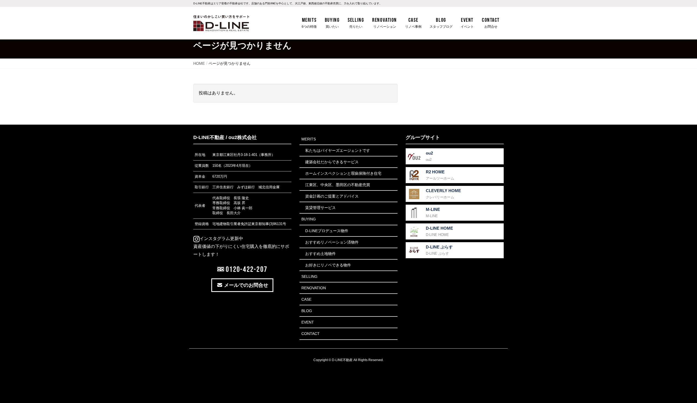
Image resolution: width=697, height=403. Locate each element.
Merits (308, 139)
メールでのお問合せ (245, 285)
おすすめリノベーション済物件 (332, 242)
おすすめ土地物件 (320, 253)
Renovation (313, 288)
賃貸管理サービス (320, 207)
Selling (309, 276)
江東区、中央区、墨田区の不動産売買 (337, 185)
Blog (306, 311)
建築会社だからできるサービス (332, 162)
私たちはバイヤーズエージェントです (337, 150)
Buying (308, 219)
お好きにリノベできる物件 (328, 265)
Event (307, 322)
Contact (310, 333)
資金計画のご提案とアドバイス (332, 196)
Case (306, 299)
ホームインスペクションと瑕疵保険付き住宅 (343, 173)
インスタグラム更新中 (221, 238)
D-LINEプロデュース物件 (326, 231)
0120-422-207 (245, 269)
